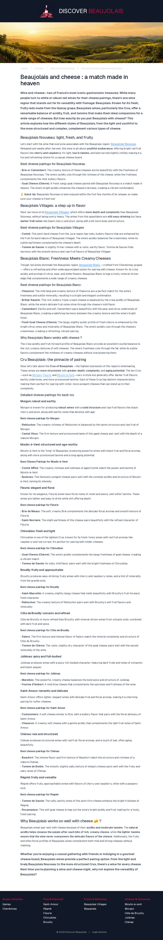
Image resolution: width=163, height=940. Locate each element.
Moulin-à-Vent (65, 375)
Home (24, 68)
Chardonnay (10, 908)
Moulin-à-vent (133, 904)
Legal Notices (99, 932)
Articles (39, 68)
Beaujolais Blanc (89, 265)
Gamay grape (66, 108)
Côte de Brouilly (134, 913)
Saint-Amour (50, 904)
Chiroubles (49, 917)
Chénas (129, 922)
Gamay (7, 904)
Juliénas (130, 917)
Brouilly (48, 922)
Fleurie (47, 375)
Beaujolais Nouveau (123, 144)
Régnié (47, 908)
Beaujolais (90, 908)
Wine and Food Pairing (62, 68)
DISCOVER (91, 11)
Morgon (37, 375)
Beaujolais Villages (57, 212)
